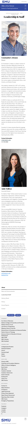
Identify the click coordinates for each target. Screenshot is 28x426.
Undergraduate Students (7, 346)
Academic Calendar (6, 371)
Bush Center (4, 367)
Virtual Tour (4, 378)
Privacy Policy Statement (7, 393)
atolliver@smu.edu (5, 273)
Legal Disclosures (5, 391)
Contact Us (4, 385)
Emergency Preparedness (7, 401)
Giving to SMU (5, 361)
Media (3, 354)
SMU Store (4, 369)
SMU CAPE (4, 337)
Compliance (4, 389)
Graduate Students (6, 348)
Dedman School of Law (7, 324)
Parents (3, 356)
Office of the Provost (7, 6)
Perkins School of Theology (8, 332)
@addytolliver (4, 275)
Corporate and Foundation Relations (10, 363)
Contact (3, 308)
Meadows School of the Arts (8, 328)
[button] (25, 419)
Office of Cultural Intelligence (8, 365)
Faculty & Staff (5, 352)
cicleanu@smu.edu (6, 140)
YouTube (3, 412)
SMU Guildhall (5, 341)
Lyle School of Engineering (8, 326)
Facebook (3, 406)
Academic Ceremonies (7, 373)
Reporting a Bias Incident (7, 397)
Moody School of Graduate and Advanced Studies (13, 330)
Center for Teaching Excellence (9, 8)
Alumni (3, 350)
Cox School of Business (7, 321)
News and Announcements (8, 291)
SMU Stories (4, 380)
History (3, 301)
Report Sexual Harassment (8, 395)
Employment (4, 376)
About (21, 13)
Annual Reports (5, 305)
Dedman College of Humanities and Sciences (12, 323)
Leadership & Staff (6, 295)
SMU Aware (4, 399)
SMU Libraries (5, 339)
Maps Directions (5, 387)
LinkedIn (3, 410)
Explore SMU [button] (24, 1)
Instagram (3, 408)
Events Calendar (5, 374)
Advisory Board (5, 298)
